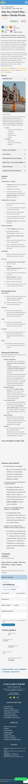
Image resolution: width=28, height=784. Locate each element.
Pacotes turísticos (9, 7)
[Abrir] (26, 2)
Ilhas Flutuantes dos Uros (12, 645)
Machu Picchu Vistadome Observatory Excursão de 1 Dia (15, 658)
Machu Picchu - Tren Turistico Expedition (14, 162)
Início (2, 7)
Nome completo (5, 599)
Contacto (6, 728)
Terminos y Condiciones (10, 737)
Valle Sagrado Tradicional (10, 715)
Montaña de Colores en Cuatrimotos (14, 170)
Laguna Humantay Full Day (11, 710)
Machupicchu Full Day (9, 714)
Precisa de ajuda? (21, 779)
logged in (13, 570)
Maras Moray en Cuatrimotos (11, 712)
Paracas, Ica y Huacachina (14, 150)
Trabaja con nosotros (9, 736)
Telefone (16, 605)
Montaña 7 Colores (9, 708)
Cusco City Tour (14, 154)
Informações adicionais (7, 611)
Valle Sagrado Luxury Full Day (12, 717)
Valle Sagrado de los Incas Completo (14, 158)
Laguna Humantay (14, 166)
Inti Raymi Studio (12, 781)
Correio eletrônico (6, 605)
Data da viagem (5, 593)
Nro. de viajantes (21, 593)
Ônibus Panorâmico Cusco (8, 639)
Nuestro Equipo (8, 730)
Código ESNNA (8, 734)
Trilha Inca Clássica (11, 633)
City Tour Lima (14, 78)
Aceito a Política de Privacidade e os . (14, 621)
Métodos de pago (8, 732)
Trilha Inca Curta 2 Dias (7, 651)
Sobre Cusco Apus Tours (10, 726)
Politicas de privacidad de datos (12, 739)
